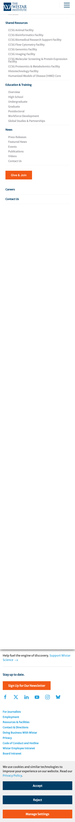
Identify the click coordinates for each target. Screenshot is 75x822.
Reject (37, 800)
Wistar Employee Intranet (19, 748)
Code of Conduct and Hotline (21, 743)
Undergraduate (17, 101)
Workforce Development (23, 116)
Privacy (7, 738)
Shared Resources (16, 23)
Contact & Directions (15, 727)
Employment (11, 717)
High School (15, 97)
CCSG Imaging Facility (21, 54)
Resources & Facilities (16, 722)
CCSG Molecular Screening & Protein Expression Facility (37, 60)
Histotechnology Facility (23, 71)
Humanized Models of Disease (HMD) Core (34, 76)
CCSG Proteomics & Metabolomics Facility (34, 66)
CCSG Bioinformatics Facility (25, 35)
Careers (10, 189)
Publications (16, 151)
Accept (37, 785)
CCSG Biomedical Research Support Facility (34, 39)
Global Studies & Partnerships (26, 121)
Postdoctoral (16, 111)
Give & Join (19, 175)
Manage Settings (37, 814)
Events (12, 146)
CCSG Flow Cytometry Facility (26, 44)
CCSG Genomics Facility (22, 49)
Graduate (14, 106)
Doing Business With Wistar (20, 732)
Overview (14, 92)
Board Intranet (12, 753)
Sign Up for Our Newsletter (26, 685)
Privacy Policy (12, 775)
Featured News (17, 141)
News (8, 129)
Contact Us (15, 161)
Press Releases (17, 137)
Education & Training (18, 84)
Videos (12, 156)
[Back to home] (15, 7)
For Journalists (12, 711)
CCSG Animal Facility (20, 30)
